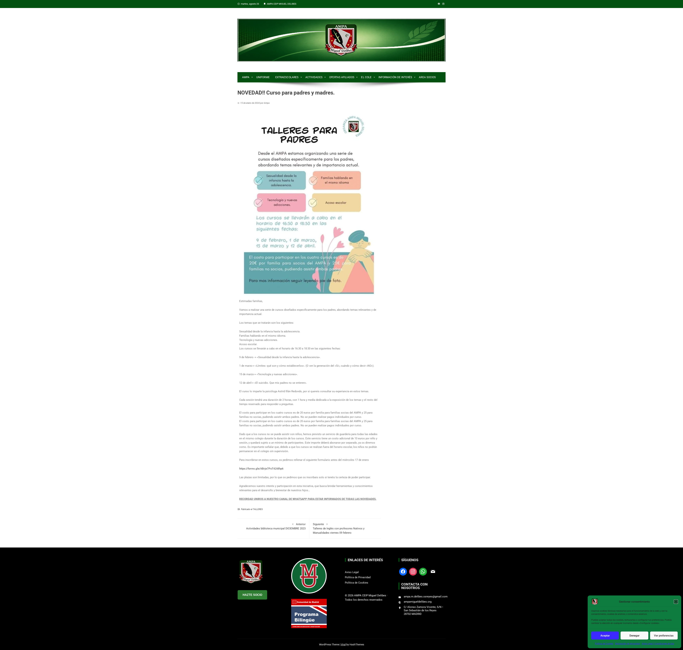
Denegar (634, 635)
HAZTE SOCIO (252, 594)
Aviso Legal (352, 572)
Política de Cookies (604, 643)
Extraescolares (286, 77)
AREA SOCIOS (427, 77)
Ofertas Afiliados (341, 77)
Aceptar (605, 635)
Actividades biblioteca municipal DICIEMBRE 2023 (276, 526)
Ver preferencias (664, 635)
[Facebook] (403, 571)
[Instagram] (413, 571)
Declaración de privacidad (627, 643)
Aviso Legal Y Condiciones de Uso (658, 643)
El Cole (366, 77)
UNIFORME (263, 77)
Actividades (313, 77)
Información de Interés (395, 77)
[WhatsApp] (423, 571)
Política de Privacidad (357, 577)
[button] (676, 601)
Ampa (245, 77)
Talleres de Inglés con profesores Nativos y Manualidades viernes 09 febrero (338, 528)
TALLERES (258, 509)
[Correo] (433, 571)
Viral (343, 644)
